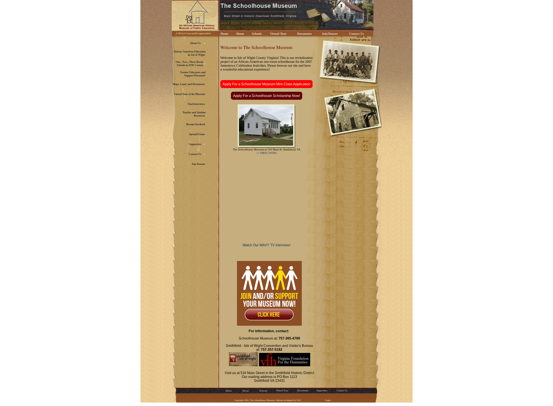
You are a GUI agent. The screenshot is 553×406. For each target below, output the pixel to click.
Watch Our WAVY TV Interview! (266, 245)
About (239, 33)
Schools (256, 33)
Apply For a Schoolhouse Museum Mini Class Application (266, 84)
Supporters (321, 390)
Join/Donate (329, 33)
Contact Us (356, 33)
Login (328, 400)
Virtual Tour (277, 33)
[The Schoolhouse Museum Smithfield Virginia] (195, 29)
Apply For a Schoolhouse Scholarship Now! (266, 96)
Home (223, 33)
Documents (304, 33)
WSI (299, 400)
